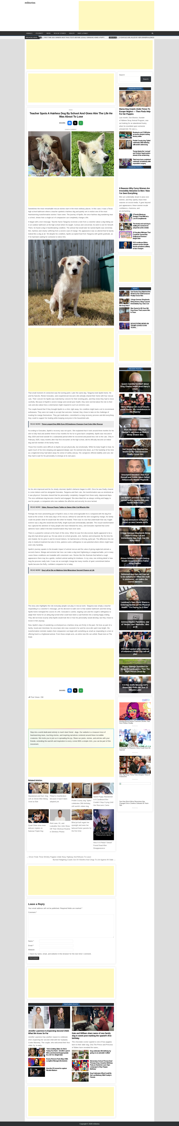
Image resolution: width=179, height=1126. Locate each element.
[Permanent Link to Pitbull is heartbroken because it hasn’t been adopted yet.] (60, 788)
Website (31, 950)
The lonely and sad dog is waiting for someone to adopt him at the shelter (141, 226)
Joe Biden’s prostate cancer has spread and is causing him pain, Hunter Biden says (135, 500)
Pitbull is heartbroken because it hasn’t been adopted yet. (58, 799)
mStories (30, 2)
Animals (29, 33)
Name (31, 941)
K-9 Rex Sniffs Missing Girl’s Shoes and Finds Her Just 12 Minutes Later (135, 687)
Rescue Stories (60, 33)
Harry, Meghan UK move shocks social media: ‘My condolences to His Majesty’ (135, 409)
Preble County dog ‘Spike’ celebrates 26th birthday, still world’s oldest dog (81, 803)
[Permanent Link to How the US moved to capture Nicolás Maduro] (36, 1072)
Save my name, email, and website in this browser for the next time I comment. (60, 954)
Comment (32, 912)
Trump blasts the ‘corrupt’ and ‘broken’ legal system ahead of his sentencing (141, 153)
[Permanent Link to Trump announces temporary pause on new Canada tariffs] (135, 516)
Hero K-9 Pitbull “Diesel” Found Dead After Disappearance (102, 845)
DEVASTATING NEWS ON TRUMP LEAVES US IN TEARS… (140, 325)
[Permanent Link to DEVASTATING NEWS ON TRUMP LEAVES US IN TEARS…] (124, 326)
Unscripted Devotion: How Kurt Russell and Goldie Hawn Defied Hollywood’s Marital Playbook (135, 477)
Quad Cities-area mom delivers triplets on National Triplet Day (37, 828)
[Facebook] (69, 123)
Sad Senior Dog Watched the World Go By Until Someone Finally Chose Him (140, 294)
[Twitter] (75, 123)
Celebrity (39, 33)
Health (71, 33)
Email (31, 946)
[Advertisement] (116, 15)
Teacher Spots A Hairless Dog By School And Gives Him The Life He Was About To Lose (71, 115)
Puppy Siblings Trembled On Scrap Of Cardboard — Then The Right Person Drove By (135, 669)
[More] (81, 123)
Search (122, 75)
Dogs (71, 110)
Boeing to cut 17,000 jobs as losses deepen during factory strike (141, 134)
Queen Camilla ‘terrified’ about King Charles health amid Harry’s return (135, 386)
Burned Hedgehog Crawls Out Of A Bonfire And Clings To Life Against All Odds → (84, 860)
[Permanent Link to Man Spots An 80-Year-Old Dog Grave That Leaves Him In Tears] (124, 314)
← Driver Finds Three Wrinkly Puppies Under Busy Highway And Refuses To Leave (59, 857)
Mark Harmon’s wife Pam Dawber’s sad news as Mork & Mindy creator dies (135, 432)
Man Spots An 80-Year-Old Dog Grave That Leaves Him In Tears (140, 310)
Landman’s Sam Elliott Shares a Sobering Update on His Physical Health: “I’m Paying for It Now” (135, 604)
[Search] (152, 33)
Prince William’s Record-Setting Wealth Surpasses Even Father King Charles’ (135, 561)
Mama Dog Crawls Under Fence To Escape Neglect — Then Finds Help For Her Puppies (134, 111)
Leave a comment (70, 129)
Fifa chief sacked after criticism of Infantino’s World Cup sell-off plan (135, 651)
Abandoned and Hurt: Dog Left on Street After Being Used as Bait (38, 799)
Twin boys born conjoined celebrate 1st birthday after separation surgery (142, 161)
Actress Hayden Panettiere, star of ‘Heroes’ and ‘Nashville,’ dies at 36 (135, 624)
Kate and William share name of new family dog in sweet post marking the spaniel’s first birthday (91, 1035)
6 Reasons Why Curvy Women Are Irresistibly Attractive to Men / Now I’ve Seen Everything (134, 190)
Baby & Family (83, 33)
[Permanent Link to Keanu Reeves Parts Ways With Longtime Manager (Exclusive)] (36, 1062)
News (49, 33)
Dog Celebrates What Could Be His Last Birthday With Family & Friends (100, 1075)
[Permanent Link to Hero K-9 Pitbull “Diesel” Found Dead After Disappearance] (103, 824)
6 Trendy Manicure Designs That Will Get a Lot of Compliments (141, 216)
